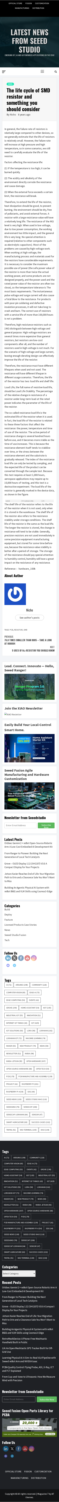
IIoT (47, 1007)
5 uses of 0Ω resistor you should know (33, 648)
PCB (11, 629)
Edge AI (35, 992)
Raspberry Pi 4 (14, 1091)
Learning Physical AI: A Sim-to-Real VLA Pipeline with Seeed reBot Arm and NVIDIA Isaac (29, 1359)
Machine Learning (35, 1038)
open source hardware (19, 1068)
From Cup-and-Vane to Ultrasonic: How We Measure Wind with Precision (28, 1378)
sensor (37, 1114)
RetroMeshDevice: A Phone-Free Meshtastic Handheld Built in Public (24, 1340)
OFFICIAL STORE (15, 3)
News (10, 84)
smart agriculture (16, 1122)
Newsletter (13, 1053)
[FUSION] (24, 12)
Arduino (22, 985)
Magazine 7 (42, 1493)
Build (7, 909)
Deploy (8, 914)
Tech (6, 940)
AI (8, 985)
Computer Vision (15, 992)
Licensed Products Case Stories (20, 924)
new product (28, 1046)
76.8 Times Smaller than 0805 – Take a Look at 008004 (28, 640)
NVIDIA (29, 1053)
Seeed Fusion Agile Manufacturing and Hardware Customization (26, 774)
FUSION (28, 3)
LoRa (31, 1030)
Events (34, 1000)
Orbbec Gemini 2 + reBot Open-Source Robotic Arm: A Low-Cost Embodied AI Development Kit (28, 845)
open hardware (36, 1061)
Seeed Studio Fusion (15, 935)
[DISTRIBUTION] (40, 12)
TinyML (11, 1130)
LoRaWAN (45, 1030)
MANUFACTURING (22, 7)
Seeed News (13, 1099)
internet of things (16, 1023)
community (39, 985)
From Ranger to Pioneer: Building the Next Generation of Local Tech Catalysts (26, 855)
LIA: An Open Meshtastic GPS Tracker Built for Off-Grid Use (27, 1350)
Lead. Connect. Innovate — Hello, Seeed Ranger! (29, 668)
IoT (35, 1023)
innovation (34, 1015)
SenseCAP (30, 1107)
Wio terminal (28, 1130)
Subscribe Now (46, 826)
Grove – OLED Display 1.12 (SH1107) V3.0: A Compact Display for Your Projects (25, 865)
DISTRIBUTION (38, 7)
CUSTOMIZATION (42, 3)
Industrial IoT (14, 1015)
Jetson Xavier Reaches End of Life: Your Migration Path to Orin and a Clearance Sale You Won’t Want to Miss (29, 877)
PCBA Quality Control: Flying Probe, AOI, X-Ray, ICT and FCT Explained (28, 1369)
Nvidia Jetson (14, 1061)
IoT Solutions (14, 1030)
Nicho (13, 114)
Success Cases (41, 1122)
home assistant (30, 1007)
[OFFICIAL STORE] (18, 12)
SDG (31, 1091)
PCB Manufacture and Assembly (35, 1076)
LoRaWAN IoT (14, 1038)
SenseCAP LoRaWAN (17, 1114)
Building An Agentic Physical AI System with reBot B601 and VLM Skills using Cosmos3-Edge (28, 889)
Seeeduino (12, 1107)
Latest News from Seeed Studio (29, 41)
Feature (8, 919)
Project (12, 1084)
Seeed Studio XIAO (36, 1099)
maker (11, 1046)
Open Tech (42, 1068)
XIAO (45, 1130)
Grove (11, 1007)
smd (25, 629)
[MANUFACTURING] (34, 12)
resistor (18, 629)
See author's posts (30, 617)
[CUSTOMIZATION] (29, 12)
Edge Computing (15, 1000)
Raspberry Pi (30, 1084)
